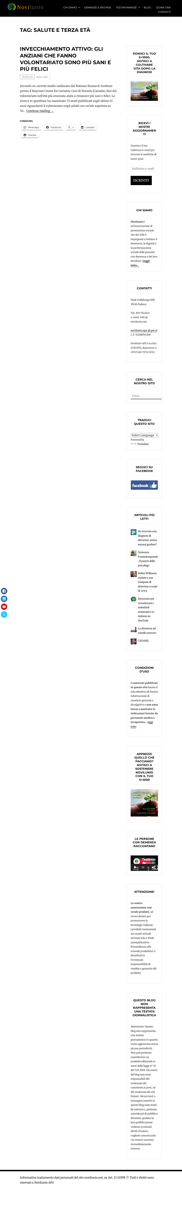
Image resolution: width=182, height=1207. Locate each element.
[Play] (135, 867)
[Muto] (153, 867)
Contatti (164, 12)
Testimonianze (126, 7)
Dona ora (163, 7)
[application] (144, 863)
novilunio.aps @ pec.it (144, 330)
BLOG (147, 7)
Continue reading (40, 111)
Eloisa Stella (42, 77)
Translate (143, 444)
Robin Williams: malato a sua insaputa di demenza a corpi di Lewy (147, 582)
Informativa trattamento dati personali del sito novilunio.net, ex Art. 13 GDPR (72, 1177)
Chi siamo (70, 7)
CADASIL (143, 640)
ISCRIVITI (141, 180)
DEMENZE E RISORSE (97, 7)
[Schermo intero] (156, 867)
